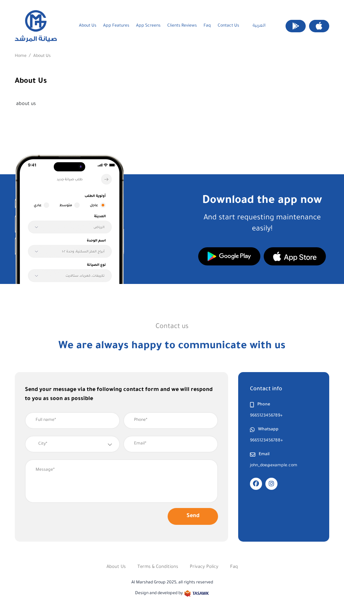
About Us (87, 26)
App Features (116, 26)
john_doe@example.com (273, 465)
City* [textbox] (42, 444)
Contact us (228, 26)
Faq (207, 26)
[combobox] (72, 444)
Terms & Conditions (157, 567)
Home (21, 56)
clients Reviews (182, 26)
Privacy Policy (204, 567)
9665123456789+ (266, 415)
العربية (259, 26)
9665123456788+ (266, 440)
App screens (148, 26)
